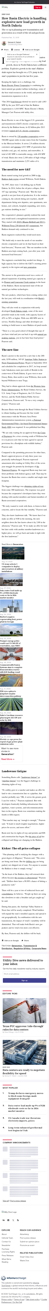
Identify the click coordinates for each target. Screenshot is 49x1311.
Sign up (38, 7)
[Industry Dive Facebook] (8, 1220)
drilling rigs (31, 861)
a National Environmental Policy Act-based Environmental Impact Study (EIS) (24, 423)
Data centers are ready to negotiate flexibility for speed (24, 1071)
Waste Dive (24, 1260)
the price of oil (35, 836)
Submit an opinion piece (29, 1241)
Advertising (24, 1234)
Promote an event (27, 1245)
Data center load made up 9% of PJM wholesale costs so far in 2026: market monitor (26, 1108)
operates (17, 146)
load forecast (16, 101)
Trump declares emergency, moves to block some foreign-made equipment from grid (25, 1096)
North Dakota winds (19, 311)
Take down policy (33, 1299)
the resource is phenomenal (26, 877)
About (4, 1234)
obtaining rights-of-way (34, 486)
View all (6, 1201)
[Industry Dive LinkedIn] (3, 1220)
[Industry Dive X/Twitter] (13, 1220)
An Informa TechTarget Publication (24, 2)
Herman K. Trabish (14, 42)
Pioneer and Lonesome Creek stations (19, 282)
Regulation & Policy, (22, 948)
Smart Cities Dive (27, 1257)
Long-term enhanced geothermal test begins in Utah (25, 1129)
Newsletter (6, 1245)
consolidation (7, 893)
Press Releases (8, 1255)
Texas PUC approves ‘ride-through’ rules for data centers (23, 1027)
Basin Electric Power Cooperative (16, 85)
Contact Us (6, 1241)
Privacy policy (6, 1299)
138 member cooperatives (28, 136)
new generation (30, 267)
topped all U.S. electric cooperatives (24, 130)
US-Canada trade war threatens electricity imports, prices (24, 1119)
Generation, (17, 945)
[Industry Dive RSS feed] (17, 1220)
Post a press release (18, 1201)
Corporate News (39, 948)
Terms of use (19, 1299)
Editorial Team (7, 1238)
